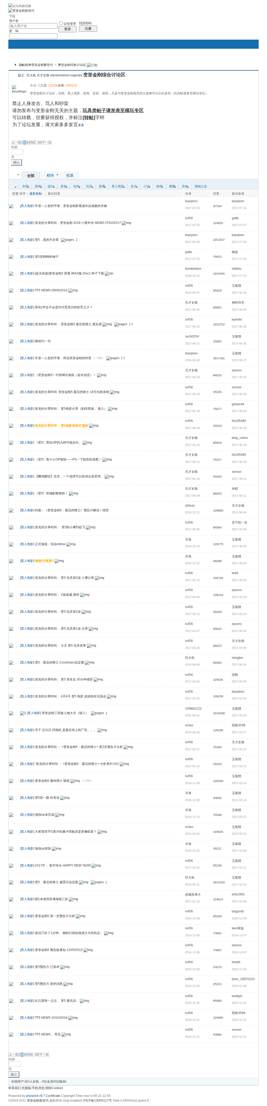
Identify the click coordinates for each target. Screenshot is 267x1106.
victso (189, 725)
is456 (189, 218)
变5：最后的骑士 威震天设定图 (56, 882)
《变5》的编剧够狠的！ (51, 493)
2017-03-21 (239, 749)
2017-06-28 (239, 326)
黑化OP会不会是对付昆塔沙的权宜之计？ (64, 307)
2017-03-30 (239, 698)
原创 (63, 186)
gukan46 (238, 404)
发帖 (15, 135)
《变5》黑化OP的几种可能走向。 (58, 442)
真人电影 (118, 186)
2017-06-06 (239, 529)
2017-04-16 (239, 664)
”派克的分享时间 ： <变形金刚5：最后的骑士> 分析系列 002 (77, 764)
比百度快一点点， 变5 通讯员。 (57, 1001)
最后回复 (54, 193)
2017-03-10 (239, 833)
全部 (30, 176)
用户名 (14, 21)
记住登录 (70, 24)
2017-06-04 (239, 546)
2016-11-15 (239, 1036)
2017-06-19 (239, 427)
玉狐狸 (236, 285)
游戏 (159, 186)
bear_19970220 (243, 979)
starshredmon (60, 75)
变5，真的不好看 (47, 240)
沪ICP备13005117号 (97, 1100)
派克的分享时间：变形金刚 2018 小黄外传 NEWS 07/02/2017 (78, 223)
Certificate (53, 1096)
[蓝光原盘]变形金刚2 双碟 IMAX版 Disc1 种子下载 (69, 273)
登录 (67, 29)
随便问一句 (43, 341)
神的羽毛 (238, 302)
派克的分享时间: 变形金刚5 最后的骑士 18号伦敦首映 (72, 392)
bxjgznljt (238, 911)
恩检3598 (238, 725)
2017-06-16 (239, 461)
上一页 (16, 142)
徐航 (235, 488)
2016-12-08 (239, 918)
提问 (51, 186)
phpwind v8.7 (35, 1096)
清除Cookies (54, 1088)
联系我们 (14, 1088)
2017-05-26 (239, 563)
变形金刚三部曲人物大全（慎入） (65, 713)
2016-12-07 (239, 935)
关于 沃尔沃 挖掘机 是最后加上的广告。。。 (66, 730)
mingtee (237, 658)
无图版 (26, 1088)
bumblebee (193, 269)
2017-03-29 (239, 715)
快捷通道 (245, 62)
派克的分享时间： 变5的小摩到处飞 (60, 527)
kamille (237, 319)
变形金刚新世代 (42, 65)
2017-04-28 (239, 647)
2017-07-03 (239, 275)
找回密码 (85, 23)
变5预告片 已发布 (47, 967)
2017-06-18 (239, 444)
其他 (185, 186)
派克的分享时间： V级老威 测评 (57, 595)
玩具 (89, 186)
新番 (102, 186)
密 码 (14, 31)
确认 (16, 162)
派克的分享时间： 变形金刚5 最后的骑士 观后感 (68, 324)
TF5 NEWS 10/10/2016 (51, 1017)
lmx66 (236, 962)
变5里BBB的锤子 (47, 257)
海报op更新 (43, 848)
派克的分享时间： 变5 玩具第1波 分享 (61, 628)
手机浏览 (38, 1088)
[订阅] (92, 65)
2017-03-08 (239, 850)
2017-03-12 (239, 816)
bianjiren (191, 201)
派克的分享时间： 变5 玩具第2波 (58, 611)
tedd (235, 573)
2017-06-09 (239, 512)
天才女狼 (43, 75)
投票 (70, 175)
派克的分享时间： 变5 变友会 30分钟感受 (64, 679)
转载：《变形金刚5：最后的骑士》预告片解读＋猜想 (72, 510)
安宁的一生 (239, 522)
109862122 (193, 708)
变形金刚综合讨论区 (72, 65)
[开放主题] (11, 206)
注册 (88, 28)
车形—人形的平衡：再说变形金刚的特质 (63, 358)
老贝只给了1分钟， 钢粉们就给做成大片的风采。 (69, 933)
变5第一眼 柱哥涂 (47, 798)
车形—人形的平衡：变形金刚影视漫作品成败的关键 (71, 206)
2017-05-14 (239, 614)
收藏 (13, 75)
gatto (235, 218)
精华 (28, 65)
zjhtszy (190, 505)
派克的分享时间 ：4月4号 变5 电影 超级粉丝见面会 (70, 696)
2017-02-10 (239, 884)
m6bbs (236, 269)
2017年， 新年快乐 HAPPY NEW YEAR (63, 865)
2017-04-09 (239, 681)
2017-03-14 (239, 783)
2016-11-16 (239, 1019)
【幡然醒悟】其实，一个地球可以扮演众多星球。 (69, 476)
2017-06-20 (239, 394)
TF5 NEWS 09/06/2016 (51, 290)
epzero (237, 370)
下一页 (46, 142)
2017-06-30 (239, 292)
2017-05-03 (239, 630)
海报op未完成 (44, 814)
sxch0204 (192, 336)
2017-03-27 (239, 732)
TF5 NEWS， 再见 (48, 1034)
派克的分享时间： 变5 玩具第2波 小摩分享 (64, 578)
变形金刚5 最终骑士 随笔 (52, 781)
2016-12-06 (239, 969)
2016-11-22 (239, 1002)
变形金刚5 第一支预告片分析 (55, 916)
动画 (76, 186)
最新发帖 (35, 193)
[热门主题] (11, 223)
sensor (236, 387)
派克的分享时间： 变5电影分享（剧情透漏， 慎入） (71, 409)
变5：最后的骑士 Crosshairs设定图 (59, 662)
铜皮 (235, 252)
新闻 (38, 186)
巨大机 (31, 75)
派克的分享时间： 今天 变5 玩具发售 (60, 645)
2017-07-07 (239, 224)
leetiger (237, 996)
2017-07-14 (239, 208)
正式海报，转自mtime (50, 544)
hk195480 (239, 421)
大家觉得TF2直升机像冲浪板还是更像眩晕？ (66, 831)
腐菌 (172, 186)
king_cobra (240, 438)
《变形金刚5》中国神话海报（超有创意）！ (65, 375)
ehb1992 (238, 894)
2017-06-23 (239, 377)
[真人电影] (27, 206)
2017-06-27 (239, 360)
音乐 (134, 186)
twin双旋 (238, 928)
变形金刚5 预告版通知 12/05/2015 (59, 950)
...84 (38, 142)
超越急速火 (193, 894)
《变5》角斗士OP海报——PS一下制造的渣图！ (68, 459)
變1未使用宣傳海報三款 (51, 899)
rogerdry (76, 75)
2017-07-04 (239, 258)
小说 (146, 186)
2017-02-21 (239, 867)
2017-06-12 (239, 495)
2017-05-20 (239, 580)
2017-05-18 (239, 597)
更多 (81, 125)
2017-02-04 (239, 901)
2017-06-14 (239, 478)
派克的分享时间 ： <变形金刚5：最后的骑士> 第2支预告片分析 (79, 747)
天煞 (188, 539)
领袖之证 (201, 186)
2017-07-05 (239, 241)
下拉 (12, 16)
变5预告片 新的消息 (49, 984)
